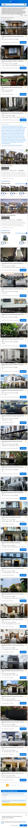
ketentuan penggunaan (21, 800)
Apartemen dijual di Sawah (16, 145)
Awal (1, 19)
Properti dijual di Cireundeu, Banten (9, 126)
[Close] (26, 815)
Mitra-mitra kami (19, 13)
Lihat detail (23, 42)
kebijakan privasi (7, 801)
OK (23, 825)
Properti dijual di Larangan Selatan (14, 137)
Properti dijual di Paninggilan (11, 142)
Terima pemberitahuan (14, 804)
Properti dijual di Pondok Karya (11, 136)
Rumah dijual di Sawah (6, 145)
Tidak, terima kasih (14, 825)
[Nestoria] (14, 1)
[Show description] (25, 36)
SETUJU (25, 15)
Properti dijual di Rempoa (11, 127)
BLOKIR (21, 15)
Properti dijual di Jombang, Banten (9, 140)
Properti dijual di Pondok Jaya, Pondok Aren (17, 139)
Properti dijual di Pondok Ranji (11, 131)
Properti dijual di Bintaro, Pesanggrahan (13, 128)
